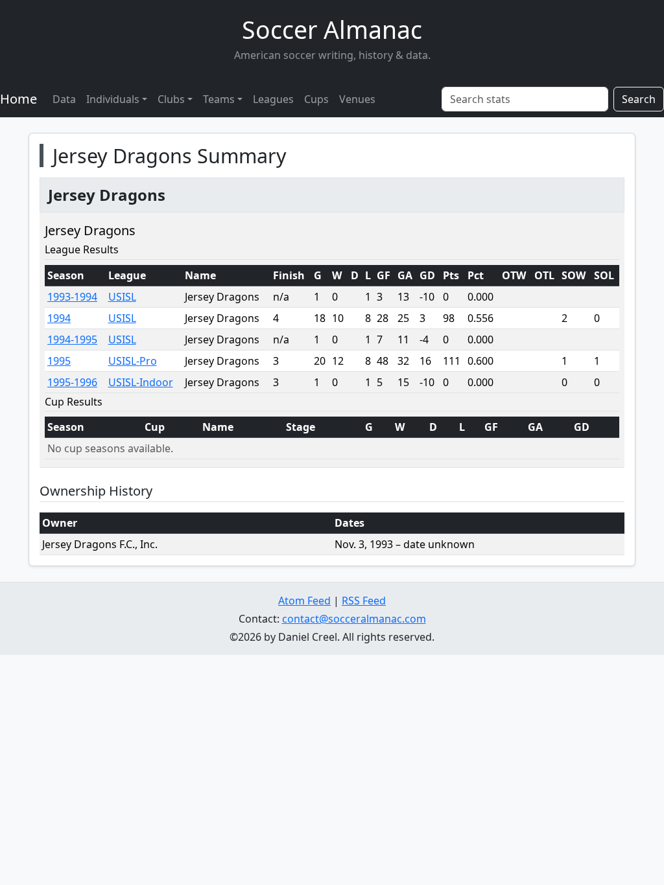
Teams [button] (219, 99)
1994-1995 (72, 339)
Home (18, 99)
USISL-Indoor (140, 382)
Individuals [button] (112, 99)
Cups (316, 99)
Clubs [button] (171, 99)
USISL (122, 297)
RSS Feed (364, 600)
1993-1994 (72, 297)
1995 (59, 361)
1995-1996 (72, 382)
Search (639, 99)
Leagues (273, 99)
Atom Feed (304, 600)
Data (64, 99)
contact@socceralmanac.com (354, 619)
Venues (357, 99)
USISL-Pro (132, 361)
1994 (59, 318)
